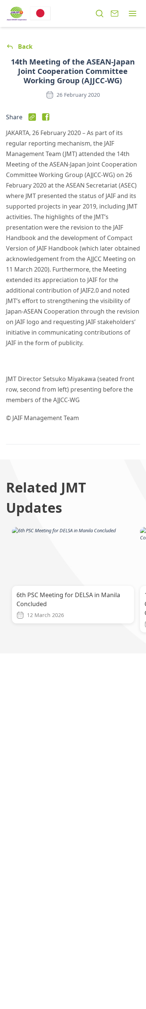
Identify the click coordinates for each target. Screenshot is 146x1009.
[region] (73, 581)
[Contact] (114, 13)
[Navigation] (132, 13)
